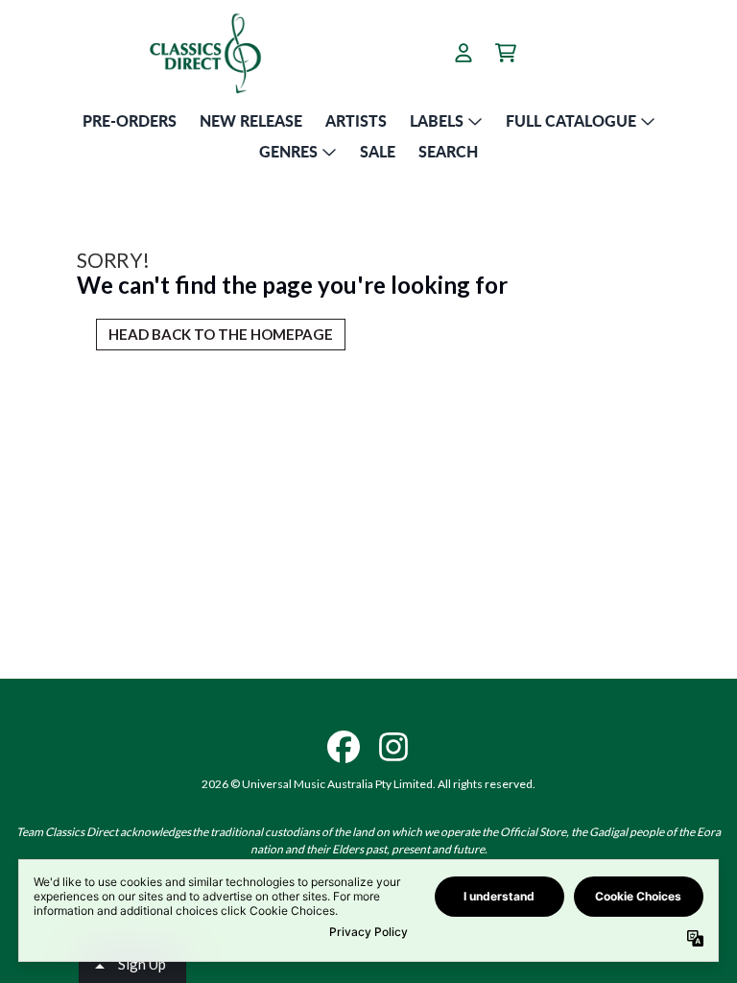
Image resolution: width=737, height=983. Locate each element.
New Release (251, 120)
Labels (437, 120)
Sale (377, 151)
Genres (288, 151)
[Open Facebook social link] (343, 747)
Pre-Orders (130, 120)
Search (448, 151)
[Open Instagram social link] (393, 747)
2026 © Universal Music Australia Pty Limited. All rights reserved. (368, 784)
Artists (356, 120)
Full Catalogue (571, 120)
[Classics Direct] (204, 53)
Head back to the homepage (220, 334)
